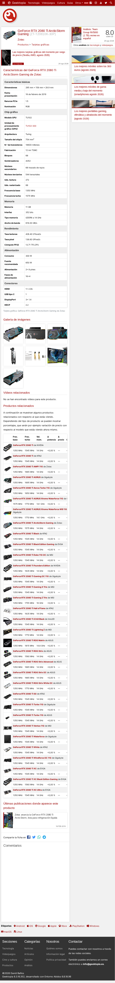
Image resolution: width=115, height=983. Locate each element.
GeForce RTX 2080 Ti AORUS (27, 477)
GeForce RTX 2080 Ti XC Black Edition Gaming (35, 779)
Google (42, 926)
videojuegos (107, 45)
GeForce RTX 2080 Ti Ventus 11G (28, 726)
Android (20, 926)
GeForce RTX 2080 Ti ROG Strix (28, 651)
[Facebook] (91, 2)
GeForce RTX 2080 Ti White (26, 747)
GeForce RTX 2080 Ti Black (26, 533)
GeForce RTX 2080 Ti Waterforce (29, 736)
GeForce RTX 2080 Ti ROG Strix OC (30, 672)
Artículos (29, 954)
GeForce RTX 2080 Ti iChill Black (28, 619)
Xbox (64, 926)
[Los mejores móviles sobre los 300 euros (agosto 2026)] (93, 58)
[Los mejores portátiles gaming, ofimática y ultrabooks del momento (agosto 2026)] (93, 103)
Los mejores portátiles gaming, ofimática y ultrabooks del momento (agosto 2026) (93, 115)
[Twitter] (106, 2)
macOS (7, 931)
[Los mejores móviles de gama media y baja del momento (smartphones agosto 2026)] (93, 79)
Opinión (28, 959)
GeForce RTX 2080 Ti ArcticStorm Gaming (33, 523)
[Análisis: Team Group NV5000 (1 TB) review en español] (76, 35)
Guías (70, 2)
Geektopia (18, 2)
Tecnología (34, 2)
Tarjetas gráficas (40, 44)
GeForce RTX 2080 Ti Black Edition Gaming (33, 544)
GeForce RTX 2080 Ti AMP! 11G (28, 466)
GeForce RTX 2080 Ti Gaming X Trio (30, 587)
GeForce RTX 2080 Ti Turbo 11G (28, 704)
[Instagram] (96, 2)
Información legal (55, 954)
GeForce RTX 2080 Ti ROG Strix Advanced (33, 661)
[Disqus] (35, 886)
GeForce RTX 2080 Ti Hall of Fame (29, 608)
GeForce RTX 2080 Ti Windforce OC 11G (32, 758)
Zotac (21, 39)
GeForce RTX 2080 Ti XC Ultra (27, 790)
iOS (31, 926)
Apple (53, 926)
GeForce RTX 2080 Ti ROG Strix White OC (33, 683)
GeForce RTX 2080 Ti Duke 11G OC (29, 555)
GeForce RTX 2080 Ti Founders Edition (31, 565)
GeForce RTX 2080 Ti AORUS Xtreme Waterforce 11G (38, 498)
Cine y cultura (9, 959)
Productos (23, 44)
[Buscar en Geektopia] (111, 2)
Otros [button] (78, 2)
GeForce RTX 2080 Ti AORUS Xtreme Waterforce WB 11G (40, 509)
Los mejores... (18, 64)
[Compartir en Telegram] (45, 837)
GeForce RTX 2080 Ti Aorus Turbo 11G (31, 488)
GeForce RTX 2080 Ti (23, 445)
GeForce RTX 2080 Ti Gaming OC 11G (31, 576)
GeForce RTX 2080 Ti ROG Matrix (29, 640)
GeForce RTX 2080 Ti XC (25, 768)
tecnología (94, 45)
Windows (94, 926)
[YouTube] (101, 2)
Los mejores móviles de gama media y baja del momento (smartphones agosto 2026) (90, 90)
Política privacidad (56, 959)
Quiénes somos (54, 948)
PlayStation (78, 926)
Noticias (28, 948)
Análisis (28, 965)
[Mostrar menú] (4, 3)
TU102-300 (31, 126)
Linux (19, 931)
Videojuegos (48, 2)
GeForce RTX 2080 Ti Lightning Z (29, 629)
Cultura (61, 2)
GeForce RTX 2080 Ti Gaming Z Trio (30, 597)
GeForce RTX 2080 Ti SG (25, 694)
